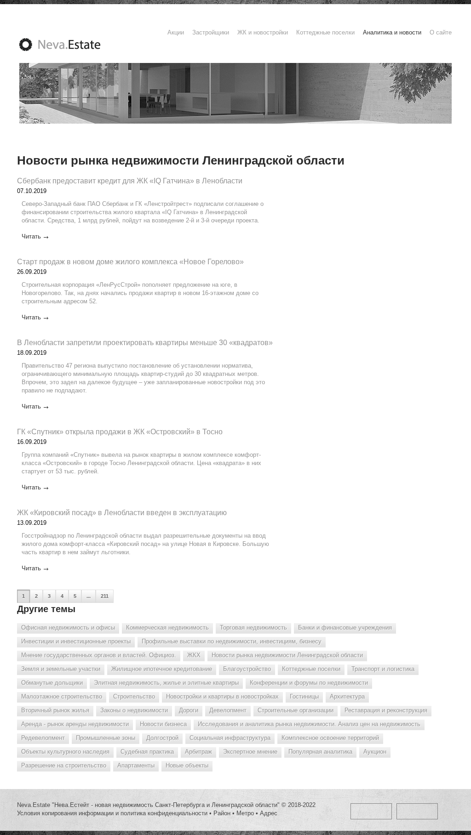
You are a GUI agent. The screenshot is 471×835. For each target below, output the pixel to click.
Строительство (134, 696)
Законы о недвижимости (134, 710)
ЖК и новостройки (262, 32)
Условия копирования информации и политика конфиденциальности (112, 813)
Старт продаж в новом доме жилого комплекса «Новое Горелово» (130, 262)
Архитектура (347, 696)
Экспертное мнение (250, 751)
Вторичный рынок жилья (55, 710)
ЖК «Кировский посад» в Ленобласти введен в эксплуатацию (122, 513)
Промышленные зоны (105, 737)
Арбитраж (198, 751)
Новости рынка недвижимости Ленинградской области (287, 655)
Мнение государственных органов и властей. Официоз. (98, 655)
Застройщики (210, 32)
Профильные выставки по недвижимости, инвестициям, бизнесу (232, 641)
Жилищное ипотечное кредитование (161, 668)
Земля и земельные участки (60, 668)
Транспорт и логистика (382, 668)
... (88, 596)
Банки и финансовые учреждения (345, 627)
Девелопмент (228, 710)
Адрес (268, 813)
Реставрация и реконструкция (386, 710)
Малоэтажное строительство (61, 696)
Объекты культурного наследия (65, 751)
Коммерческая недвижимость (167, 627)
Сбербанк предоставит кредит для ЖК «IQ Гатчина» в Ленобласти (129, 181)
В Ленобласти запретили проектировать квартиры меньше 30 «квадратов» (145, 342)
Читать (31, 236)
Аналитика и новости (392, 32)
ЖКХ (194, 655)
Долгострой (162, 737)
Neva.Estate (70, 44)
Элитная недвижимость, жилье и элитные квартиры (166, 682)
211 (105, 596)
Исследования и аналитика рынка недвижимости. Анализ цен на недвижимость (309, 724)
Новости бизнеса (163, 724)
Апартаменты (136, 765)
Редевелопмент (43, 737)
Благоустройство (247, 668)
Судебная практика (147, 751)
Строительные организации (295, 710)
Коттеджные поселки (325, 32)
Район (221, 813)
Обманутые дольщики (52, 682)
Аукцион (374, 751)
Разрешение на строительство (63, 765)
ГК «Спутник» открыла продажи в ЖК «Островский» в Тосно (120, 432)
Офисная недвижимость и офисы (68, 627)
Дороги (188, 710)
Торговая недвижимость (253, 627)
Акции (175, 32)
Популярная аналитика (320, 751)
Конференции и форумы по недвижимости (309, 682)
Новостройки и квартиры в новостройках (222, 696)
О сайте (441, 32)
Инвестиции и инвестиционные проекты (76, 641)
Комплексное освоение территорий (330, 737)
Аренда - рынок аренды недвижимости (75, 724)
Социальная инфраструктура (230, 737)
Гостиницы (304, 696)
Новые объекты (187, 765)
